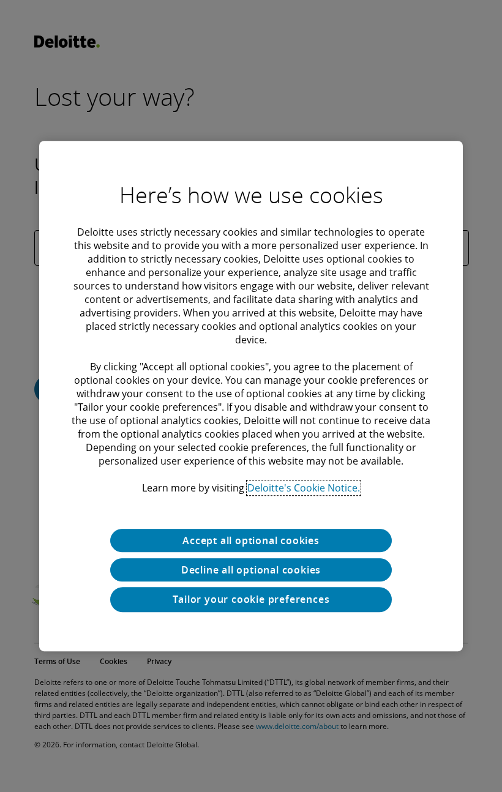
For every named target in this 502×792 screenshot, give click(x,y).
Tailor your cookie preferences (251, 599)
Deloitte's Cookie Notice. (303, 488)
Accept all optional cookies (251, 540)
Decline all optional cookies (251, 570)
